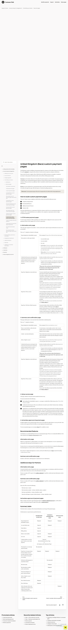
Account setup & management (15, 8)
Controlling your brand (27, 8)
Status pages (63, 2)
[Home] (8, 2)
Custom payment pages (10, 190)
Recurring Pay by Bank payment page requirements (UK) (11, 231)
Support (52, 2)
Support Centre (5, 8)
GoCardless (57, 2)
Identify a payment (45, 2)
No (63, 605)
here (57, 306)
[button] (9, 166)
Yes (59, 605)
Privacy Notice (44, 389)
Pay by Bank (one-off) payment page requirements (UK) (11, 197)
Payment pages (37, 8)
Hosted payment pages (10, 188)
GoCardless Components (10, 186)
